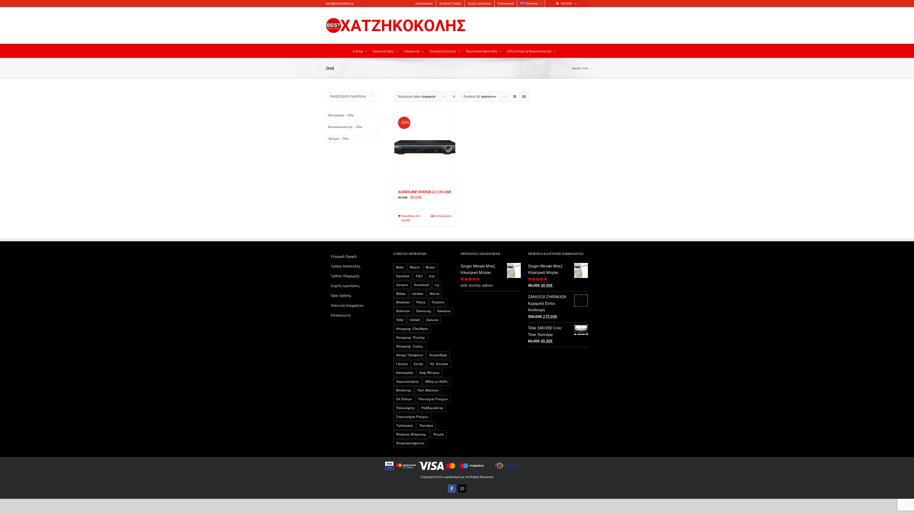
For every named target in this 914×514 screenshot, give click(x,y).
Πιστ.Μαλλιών (428, 390)
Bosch (415, 267)
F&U (419, 276)
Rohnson (403, 311)
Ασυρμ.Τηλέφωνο (409, 355)
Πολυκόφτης (405, 408)
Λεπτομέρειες (443, 216)
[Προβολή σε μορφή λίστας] (524, 96)
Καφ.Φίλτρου (430, 373)
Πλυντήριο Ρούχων (433, 399)
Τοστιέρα (426, 425)
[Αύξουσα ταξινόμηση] (454, 97)
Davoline (403, 276)
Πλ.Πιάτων (404, 399)
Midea (401, 294)
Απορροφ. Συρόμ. (410, 346)
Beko (400, 267)
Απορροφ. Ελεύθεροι (412, 329)
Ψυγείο (438, 434)
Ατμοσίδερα (438, 355)
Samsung (423, 311)
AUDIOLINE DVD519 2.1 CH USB (424, 192)
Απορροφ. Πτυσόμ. (411, 337)
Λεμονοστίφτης (407, 381)
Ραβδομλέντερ (432, 408)
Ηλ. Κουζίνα (439, 364)
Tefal (399, 320)
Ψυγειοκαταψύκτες (410, 443)
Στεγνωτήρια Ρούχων (412, 417)
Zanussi (432, 320)
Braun (430, 267)
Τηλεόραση (404, 425)
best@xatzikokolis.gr (340, 3)
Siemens (444, 311)
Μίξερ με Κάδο (436, 381)
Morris (434, 294)
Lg (437, 285)
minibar (417, 294)
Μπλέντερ (403, 390)
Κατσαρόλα (404, 373)
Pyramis (438, 302)
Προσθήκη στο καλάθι (411, 218)
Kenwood (421, 285)
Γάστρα (401, 364)
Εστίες (418, 364)
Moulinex (403, 302)
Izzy (432, 276)
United (415, 320)
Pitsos (421, 302)
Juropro (402, 285)
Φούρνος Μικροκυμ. (411, 434)
